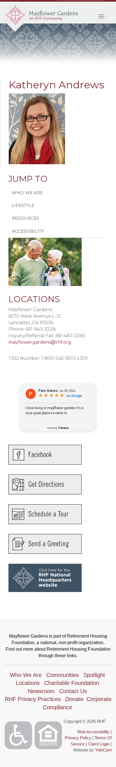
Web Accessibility (93, 731)
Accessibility (28, 231)
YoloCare (103, 749)
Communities (62, 675)
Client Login (99, 744)
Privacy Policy (78, 737)
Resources (25, 218)
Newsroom (41, 691)
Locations (28, 683)
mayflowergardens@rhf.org (39, 342)
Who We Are (27, 192)
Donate (74, 699)
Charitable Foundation (71, 683)
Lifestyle (23, 205)
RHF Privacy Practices (33, 699)
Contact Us (73, 691)
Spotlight (94, 675)
